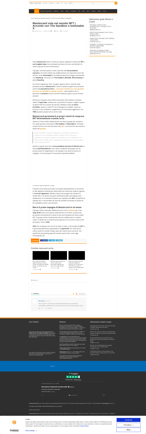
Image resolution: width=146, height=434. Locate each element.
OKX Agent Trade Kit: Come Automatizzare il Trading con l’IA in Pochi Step (100, 26)
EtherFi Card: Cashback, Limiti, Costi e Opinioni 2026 (101, 33)
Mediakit (70, 3)
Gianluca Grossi (38, 31)
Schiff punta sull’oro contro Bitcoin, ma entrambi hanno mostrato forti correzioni (102, 352)
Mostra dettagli (30, 430)
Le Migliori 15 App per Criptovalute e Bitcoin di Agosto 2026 (101, 45)
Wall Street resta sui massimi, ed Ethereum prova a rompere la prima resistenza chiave (103, 332)
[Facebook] (94, 3)
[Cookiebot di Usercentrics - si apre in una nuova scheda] (14, 430)
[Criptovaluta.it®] (73, 7)
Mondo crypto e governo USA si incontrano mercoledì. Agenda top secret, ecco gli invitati (58, 264)
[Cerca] (116, 3)
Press (65, 3)
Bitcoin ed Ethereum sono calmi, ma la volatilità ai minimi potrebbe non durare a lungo (102, 339)
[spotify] (105, 3)
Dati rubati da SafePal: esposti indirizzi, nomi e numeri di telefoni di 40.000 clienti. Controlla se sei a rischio (40, 264)
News (57, 31)
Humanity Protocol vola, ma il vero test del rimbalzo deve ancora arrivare (102, 326)
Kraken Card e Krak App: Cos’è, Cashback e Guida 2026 (102, 39)
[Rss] (92, 3)
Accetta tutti (128, 420)
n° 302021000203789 (97, 403)
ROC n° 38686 (109, 413)
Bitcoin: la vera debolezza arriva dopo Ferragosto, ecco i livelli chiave (101, 346)
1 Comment (65, 31)
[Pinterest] (98, 3)
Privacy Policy (84, 426)
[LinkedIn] (100, 3)
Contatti (57, 3)
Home (32, 18)
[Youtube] (102, 3)
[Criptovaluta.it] (32, 11)
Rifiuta (128, 430)
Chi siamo (45, 3)
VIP (62, 3)
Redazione (51, 3)
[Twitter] (96, 3)
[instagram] (104, 3)
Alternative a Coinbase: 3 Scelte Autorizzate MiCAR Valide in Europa (101, 51)
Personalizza (127, 425)
